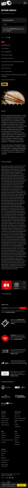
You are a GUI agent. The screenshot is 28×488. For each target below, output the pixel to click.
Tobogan (16, 424)
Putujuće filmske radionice (20, 418)
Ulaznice (3, 453)
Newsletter (3, 457)
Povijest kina (4, 435)
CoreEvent (9, 30)
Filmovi (16, 433)
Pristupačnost (4, 462)
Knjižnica (3, 437)
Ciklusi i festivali (4, 420)
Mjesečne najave (5, 422)
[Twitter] (9, 38)
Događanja (3, 416)
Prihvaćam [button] (21, 485)
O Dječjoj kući (17, 426)
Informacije (3, 442)
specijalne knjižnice (18, 339)
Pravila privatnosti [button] (11, 486)
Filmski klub (13, 335)
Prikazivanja (17, 435)
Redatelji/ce (17, 437)
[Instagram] (12, 478)
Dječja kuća (17, 413)
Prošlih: (5, 24)
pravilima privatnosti (10, 312)
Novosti (16, 440)
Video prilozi (17, 442)
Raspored (3, 413)
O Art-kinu (3, 433)
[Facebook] (7, 38)
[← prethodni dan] (24, 287)
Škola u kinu (17, 416)
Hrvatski (3, 482)
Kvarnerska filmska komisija (7, 440)
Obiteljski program (5, 418)
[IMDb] (4, 84)
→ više (25, 363)
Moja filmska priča (5, 424)
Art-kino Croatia (9, 473)
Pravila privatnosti (5, 460)
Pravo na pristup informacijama (4, 465)
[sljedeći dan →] (24, 283)
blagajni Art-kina (13, 28)
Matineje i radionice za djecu (19, 421)
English (8, 482)
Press (2, 455)
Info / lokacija (4, 451)
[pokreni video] (14, 98)
